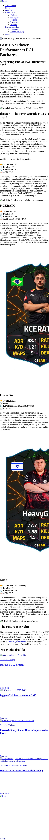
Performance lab (12, 27)
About (7, 34)
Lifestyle (14, 29)
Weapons (14, 22)
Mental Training (17, 32)
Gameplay (14, 17)
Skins (7, 8)
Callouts (13, 15)
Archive (13, 24)
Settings (13, 20)
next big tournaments (17, 642)
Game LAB (10, 13)
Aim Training (10, 5)
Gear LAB (9, 10)
